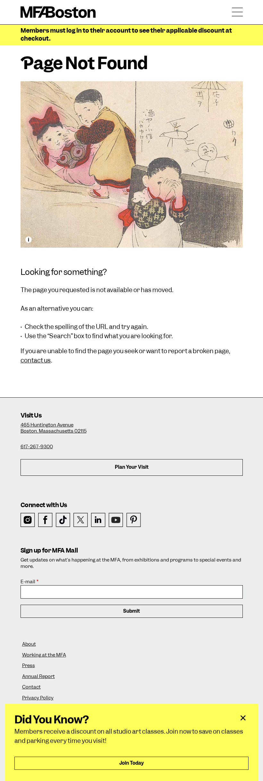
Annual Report (38, 676)
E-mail (28, 582)
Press (28, 666)
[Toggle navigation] (237, 12)
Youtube (116, 520)
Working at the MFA (44, 655)
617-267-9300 (37, 446)
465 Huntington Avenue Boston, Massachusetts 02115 (54, 428)
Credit (28, 239)
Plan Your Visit (131, 467)
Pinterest (133, 520)
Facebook (45, 520)
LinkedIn (98, 520)
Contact (31, 687)
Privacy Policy (38, 698)
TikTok (63, 520)
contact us (36, 360)
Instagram (28, 520)
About (29, 644)
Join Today (131, 763)
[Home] (58, 12)
